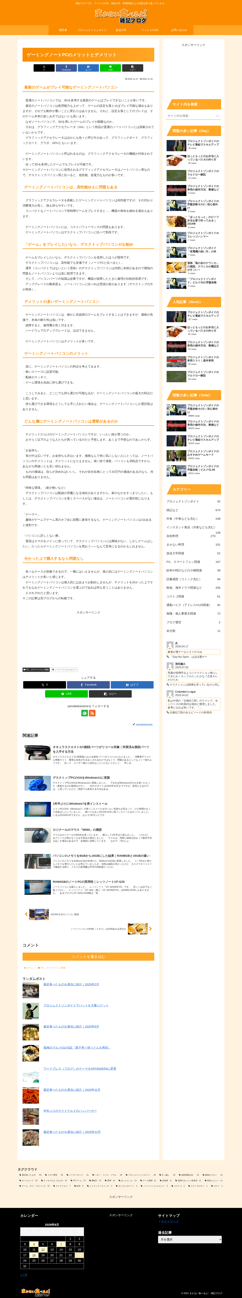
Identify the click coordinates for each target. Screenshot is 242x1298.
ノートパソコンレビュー (66, 669)
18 (34, 1255)
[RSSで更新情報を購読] (92, 713)
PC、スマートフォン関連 (37, 669)
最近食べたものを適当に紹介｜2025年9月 (71, 1026)
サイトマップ (170, 1221)
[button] (132, 68)
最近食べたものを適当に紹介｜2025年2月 (71, 984)
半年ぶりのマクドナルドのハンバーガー (70, 1111)
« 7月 (23, 1275)
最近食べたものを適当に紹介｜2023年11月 (71, 1089)
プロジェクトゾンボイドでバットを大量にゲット (76, 1005)
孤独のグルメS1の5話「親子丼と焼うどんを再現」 (77, 1047)
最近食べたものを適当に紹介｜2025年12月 (72, 1132)
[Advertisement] (88, 638)
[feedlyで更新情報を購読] (84, 713)
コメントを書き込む (88, 957)
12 (43, 1249)
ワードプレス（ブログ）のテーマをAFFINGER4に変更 (79, 1068)
